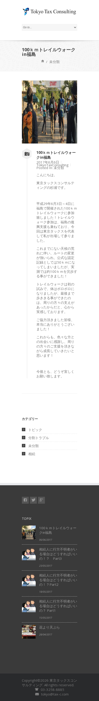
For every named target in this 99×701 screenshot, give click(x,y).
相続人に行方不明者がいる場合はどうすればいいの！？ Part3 (58, 554)
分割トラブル (38, 437)
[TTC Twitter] (33, 500)
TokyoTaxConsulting (52, 165)
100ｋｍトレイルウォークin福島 (56, 155)
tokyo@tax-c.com (55, 694)
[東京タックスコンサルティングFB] (25, 500)
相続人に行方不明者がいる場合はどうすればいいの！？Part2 (58, 580)
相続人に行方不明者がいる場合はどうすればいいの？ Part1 (58, 606)
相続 (31, 453)
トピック (35, 429)
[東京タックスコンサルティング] (41, 500)
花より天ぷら (49, 627)
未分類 (59, 167)
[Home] (42, 60)
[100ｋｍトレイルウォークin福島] (49, 142)
